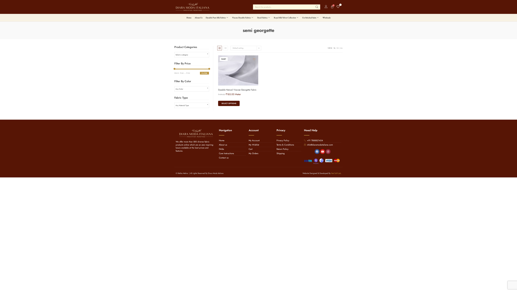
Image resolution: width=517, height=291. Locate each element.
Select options (228, 103)
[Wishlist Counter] (338, 7)
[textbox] (191, 54)
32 (338, 48)
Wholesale (327, 17)
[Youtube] (322, 151)
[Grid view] (219, 48)
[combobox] (191, 54)
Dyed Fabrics (262, 17)
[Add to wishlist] (254, 59)
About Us (198, 17)
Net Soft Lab (336, 173)
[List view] (225, 48)
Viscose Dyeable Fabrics (241, 17)
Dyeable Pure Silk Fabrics (216, 17)
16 (334, 48)
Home (188, 17)
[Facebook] (317, 151)
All (341, 48)
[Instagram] (328, 151)
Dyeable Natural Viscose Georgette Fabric (237, 89)
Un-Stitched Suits (309, 17)
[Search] (317, 7)
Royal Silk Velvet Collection (285, 17)
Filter (204, 73)
